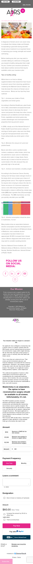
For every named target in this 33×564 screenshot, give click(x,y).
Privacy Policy (20, 310)
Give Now (5, 1)
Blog (26, 21)
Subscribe (16, 1)
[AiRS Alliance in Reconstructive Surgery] (13, 12)
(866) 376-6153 (27, 4)
